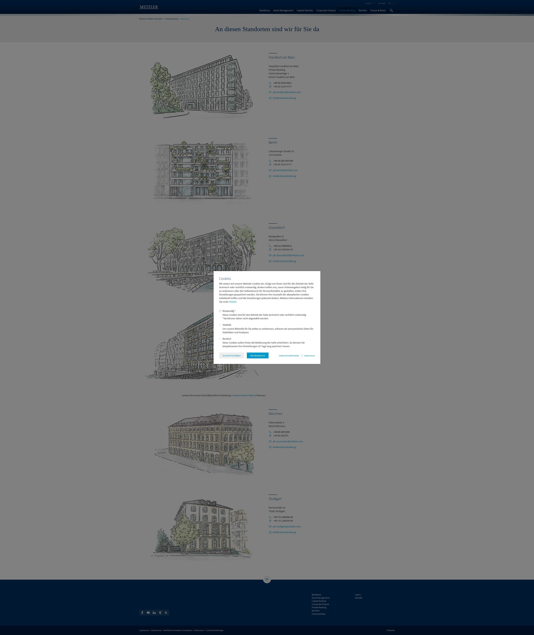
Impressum (309, 355)
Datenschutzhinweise (289, 355)
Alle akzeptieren (257, 355)
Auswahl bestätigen (231, 355)
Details (232, 301)
